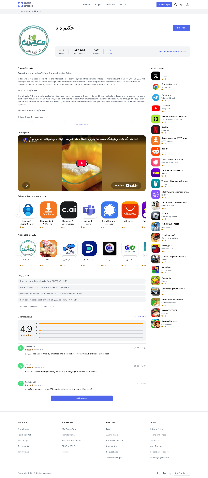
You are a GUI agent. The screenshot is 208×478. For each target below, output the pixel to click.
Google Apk (23, 429)
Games (86, 4)
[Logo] (25, 4)
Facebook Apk (24, 435)
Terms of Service (158, 435)
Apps (98, 4)
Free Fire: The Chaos (71, 440)
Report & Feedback (159, 452)
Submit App (164, 4)
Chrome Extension (114, 440)
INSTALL (181, 27)
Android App (112, 435)
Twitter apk (23, 440)
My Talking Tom (69, 429)
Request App (112, 452)
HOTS (122, 4)
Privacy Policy (156, 429)
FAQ (108, 429)
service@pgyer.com (159, 457)
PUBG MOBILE (68, 446)
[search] (175, 4)
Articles (110, 4)
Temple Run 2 (68, 435)
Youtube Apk (24, 452)
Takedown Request (115, 457)
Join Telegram (156, 446)
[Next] (145, 215)
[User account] (187, 4)
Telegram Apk (24, 446)
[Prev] (18, 215)
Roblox (65, 452)
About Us (154, 440)
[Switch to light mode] (181, 4)
